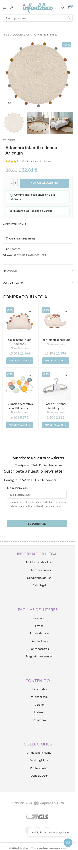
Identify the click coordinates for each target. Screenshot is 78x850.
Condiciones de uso (39, 577)
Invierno (39, 712)
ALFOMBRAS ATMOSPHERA (29, 255)
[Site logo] (37, 7)
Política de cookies (39, 570)
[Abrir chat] (68, 842)
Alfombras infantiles (45, 34)
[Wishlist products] (62, 7)
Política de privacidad (39, 562)
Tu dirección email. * (18, 487)
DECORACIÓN (21, 34)
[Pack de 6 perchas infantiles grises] (55, 385)
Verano (39, 704)
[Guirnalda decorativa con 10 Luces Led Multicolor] (20, 385)
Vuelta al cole (39, 696)
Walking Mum (39, 760)
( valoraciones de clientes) (36, 161)
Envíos (39, 625)
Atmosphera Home (20, 348)
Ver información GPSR (15, 223)
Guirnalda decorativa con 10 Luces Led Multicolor (20, 408)
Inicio (6, 34)
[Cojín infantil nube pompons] (20, 321)
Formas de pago (39, 633)
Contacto (39, 618)
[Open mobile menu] (4, 7)
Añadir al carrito (44, 183)
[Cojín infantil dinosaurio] (55, 321)
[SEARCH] (69, 18)
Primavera (39, 720)
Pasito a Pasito (39, 768)
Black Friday (39, 689)
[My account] (11, 7)
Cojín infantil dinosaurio (55, 339)
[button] (19, 360)
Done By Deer (39, 775)
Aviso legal (39, 585)
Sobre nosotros (39, 648)
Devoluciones (39, 641)
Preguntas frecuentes (39, 656)
